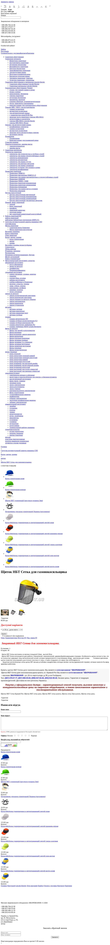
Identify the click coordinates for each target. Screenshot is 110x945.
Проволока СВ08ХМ (17, 179)
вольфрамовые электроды (18, 127)
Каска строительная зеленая (15, 490)
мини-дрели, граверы (17, 381)
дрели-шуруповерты (16, 387)
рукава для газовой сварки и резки (22, 90)
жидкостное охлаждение (18, 111)
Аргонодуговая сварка (17, 72)
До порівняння (18, 636)
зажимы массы (14, 148)
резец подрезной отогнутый (19, 367)
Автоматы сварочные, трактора (21, 78)
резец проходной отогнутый (19, 361)
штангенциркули (15, 414)
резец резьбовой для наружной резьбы (23, 363)
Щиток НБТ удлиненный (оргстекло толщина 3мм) (24, 500)
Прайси (40, 886)
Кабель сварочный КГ (13, 216)
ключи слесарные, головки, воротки (22, 274)
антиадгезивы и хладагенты (19, 119)
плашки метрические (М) (18, 319)
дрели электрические (17, 385)
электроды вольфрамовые (18, 169)
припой (12, 204)
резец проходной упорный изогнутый (23, 358)
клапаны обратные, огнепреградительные (24, 101)
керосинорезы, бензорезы (18, 94)
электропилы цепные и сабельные (22, 375)
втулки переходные (16, 431)
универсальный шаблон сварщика (21, 427)
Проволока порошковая (18, 187)
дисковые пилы (15, 383)
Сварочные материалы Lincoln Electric (23, 86)
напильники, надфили (17, 288)
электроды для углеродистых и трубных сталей (26, 154)
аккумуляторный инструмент (20, 379)
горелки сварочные (16, 96)
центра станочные (16, 435)
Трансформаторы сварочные (19, 70)
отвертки (12, 276)
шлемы (12, 243)
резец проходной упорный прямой (22, 356)
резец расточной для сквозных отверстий (24, 371)
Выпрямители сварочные (18, 66)
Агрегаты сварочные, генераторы (21, 80)
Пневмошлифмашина (17, 270)
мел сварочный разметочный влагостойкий (25, 214)
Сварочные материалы (13, 150)
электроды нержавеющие (18, 158)
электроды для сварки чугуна (20, 162)
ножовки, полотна (16, 290)
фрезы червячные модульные (20, 346)
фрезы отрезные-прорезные (19, 338)
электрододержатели (17, 146)
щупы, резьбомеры (16, 416)
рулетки (12, 410)
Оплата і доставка (13, 53)
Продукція (11, 886)
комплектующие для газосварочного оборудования (28, 105)
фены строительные (16, 392)
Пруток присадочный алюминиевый (22, 198)
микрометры (14, 418)
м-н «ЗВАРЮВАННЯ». (14, 924)
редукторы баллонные (17, 98)
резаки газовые (15, 92)
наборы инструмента (17, 280)
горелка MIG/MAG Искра (18, 123)
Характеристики (11, 638)
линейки (12, 406)
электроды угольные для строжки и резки (24, 167)
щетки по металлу (16, 266)
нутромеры (13, 420)
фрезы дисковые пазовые (18, 340)
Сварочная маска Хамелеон (19, 228)
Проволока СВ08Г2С (17, 173)
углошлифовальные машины (20, 394)
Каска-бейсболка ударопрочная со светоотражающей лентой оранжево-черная (34, 533)
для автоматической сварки (19, 113)
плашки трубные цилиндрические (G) (23, 321)
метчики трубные (15, 315)
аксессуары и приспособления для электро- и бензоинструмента (33, 377)
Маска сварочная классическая (20, 229)
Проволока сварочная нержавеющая (22, 183)
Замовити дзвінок (7, 2)
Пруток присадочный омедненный (22, 195)
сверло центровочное (17, 301)
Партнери (30, 53)
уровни (12, 412)
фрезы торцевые (15, 348)
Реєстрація (5, 51)
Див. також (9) (32, 638)
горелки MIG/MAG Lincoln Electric (22, 121)
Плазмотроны (14, 138)
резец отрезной (15, 354)
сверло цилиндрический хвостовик (22, 295)
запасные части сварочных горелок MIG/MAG (26, 117)
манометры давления (17, 99)
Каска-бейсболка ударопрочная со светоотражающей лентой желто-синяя (32, 566)
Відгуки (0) (22, 638)
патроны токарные (16, 433)
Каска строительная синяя (14, 479)
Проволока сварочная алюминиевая (22, 185)
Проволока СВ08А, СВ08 (18, 181)
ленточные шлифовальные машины (22, 400)
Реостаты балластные (17, 68)
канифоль (13, 208)
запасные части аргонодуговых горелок (24, 132)
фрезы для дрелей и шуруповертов (22, 330)
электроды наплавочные (18, 160)
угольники (13, 408)
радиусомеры (14, 425)
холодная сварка (15, 212)
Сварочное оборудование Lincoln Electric (24, 84)
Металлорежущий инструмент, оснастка (20, 261)
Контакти (23, 53)
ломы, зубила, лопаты (17, 286)
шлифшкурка (14, 268)
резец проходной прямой (18, 359)
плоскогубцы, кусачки (17, 278)
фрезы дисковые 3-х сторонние (20, 342)
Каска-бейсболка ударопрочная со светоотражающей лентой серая (29, 522)
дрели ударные (14, 389)
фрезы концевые (15, 332)
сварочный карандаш (17, 210)
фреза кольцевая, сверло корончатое (22, 334)
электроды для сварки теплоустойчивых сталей (26, 156)
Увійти (3, 49)
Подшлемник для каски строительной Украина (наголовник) (27, 511)
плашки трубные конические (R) (21, 323)
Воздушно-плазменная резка (19, 74)
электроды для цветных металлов (21, 164)
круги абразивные (16, 264)
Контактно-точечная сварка (19, 76)
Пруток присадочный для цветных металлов (25, 200)
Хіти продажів (32, 886)
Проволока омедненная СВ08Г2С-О (22, 175)
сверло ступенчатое (16, 305)
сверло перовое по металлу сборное (22, 299)
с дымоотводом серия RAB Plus (21, 115)
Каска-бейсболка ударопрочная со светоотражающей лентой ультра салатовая (33, 544)
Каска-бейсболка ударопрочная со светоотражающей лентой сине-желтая (32, 555)
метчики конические (17, 311)
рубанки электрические (18, 398)
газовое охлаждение (16, 109)
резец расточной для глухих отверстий (23, 369)
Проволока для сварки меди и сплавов (23, 189)
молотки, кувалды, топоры (19, 284)
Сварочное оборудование (14, 57)
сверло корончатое (16, 303)
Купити (3, 765)
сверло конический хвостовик (20, 297)
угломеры (13, 422)
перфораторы (14, 396)
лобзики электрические (18, 402)
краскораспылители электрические (22, 391)
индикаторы (13, 424)
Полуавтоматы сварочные (19, 63)
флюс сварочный (15, 206)
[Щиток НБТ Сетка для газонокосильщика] (29, 607)
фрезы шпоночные (16, 336)
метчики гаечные (15, 309)
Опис (3, 638)
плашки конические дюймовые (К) (22, 325)
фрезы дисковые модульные (19, 344)
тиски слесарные (15, 292)
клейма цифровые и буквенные (20, 282)
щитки (11, 241)
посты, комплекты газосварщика (21, 103)
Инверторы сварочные (17, 61)
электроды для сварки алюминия (21, 165)
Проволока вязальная (17, 191)
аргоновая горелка (16, 134)
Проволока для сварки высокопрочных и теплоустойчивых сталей (33, 177)
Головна (4, 53)
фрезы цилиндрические (18, 350)
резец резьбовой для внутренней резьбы (24, 365)
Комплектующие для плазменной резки (23, 140)
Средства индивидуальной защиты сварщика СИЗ (23, 222)
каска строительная (16, 239)
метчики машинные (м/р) (18, 313)
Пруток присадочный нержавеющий (22, 196)
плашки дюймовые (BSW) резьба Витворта (25, 327)
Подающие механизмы (17, 65)
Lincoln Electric (20, 886)
